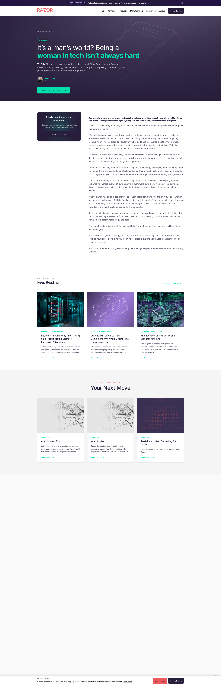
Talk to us (176, 10)
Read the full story (52, 90)
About (162, 11)
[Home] (103, 11)
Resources (151, 11)
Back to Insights (48, 31)
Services (111, 11)
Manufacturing (136, 11)
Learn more (127, 682)
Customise (160, 680)
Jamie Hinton (49, 79)
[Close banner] (182, 3)
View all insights (172, 283)
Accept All (176, 680)
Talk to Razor (59, 134)
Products (123, 11)
